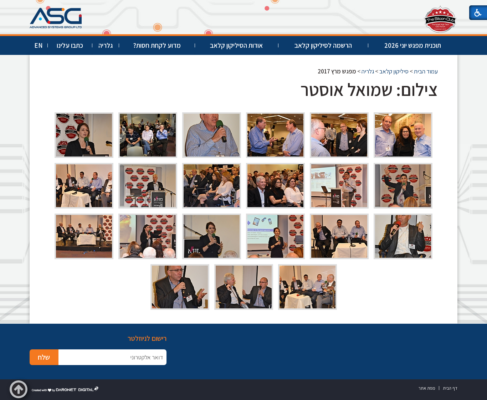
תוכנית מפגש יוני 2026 (412, 45)
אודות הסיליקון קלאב (236, 45)
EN (38, 45)
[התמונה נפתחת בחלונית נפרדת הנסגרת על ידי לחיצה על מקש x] (403, 135)
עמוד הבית (426, 71)
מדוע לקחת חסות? (157, 45)
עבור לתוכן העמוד (243, 7)
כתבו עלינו (70, 45)
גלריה (105, 45)
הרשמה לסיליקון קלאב (323, 45)
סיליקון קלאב (394, 71)
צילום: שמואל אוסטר (369, 89)
